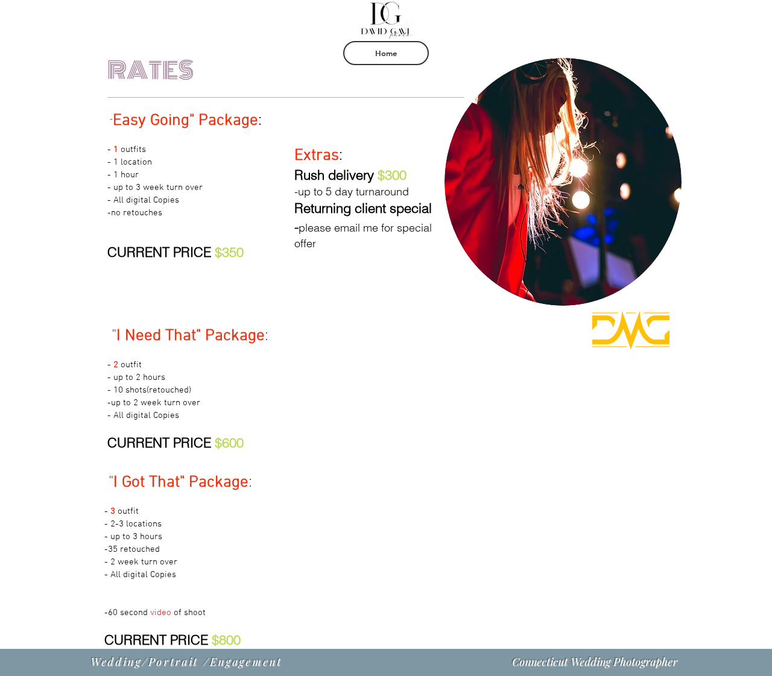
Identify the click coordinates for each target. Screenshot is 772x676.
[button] (386, 53)
